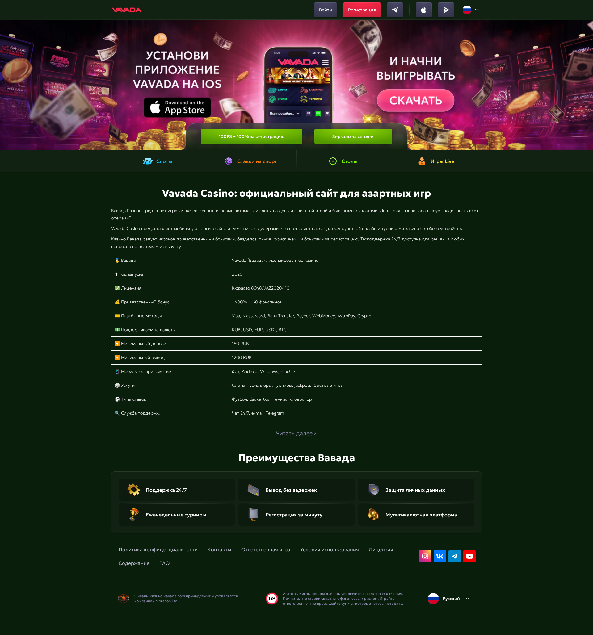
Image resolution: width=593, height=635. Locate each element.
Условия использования (329, 549)
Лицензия (381, 549)
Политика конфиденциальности (158, 549)
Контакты (219, 549)
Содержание (134, 563)
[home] (126, 10)
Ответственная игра (265, 549)
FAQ (164, 563)
